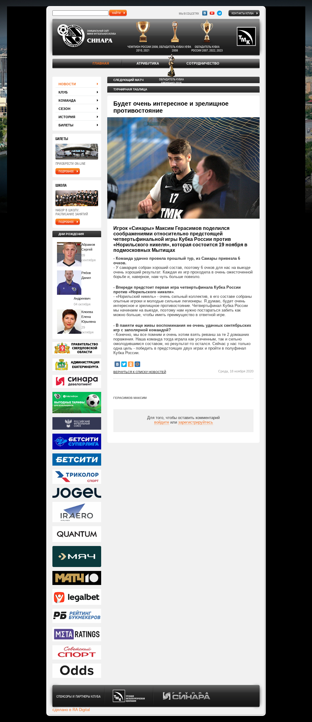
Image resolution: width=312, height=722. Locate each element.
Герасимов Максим (130, 398)
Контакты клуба (243, 13)
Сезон (64, 109)
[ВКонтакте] (117, 364)
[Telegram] (219, 13)
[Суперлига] (76, 442)
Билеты (65, 125)
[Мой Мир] (137, 364)
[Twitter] (124, 364)
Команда (67, 100)
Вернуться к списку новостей (139, 372)
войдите (161, 422)
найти (116, 13)
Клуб (63, 92)
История (66, 117)
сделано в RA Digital (71, 709)
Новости (67, 84)
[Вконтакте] (204, 13)
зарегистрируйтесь (195, 422)
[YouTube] (212, 13)
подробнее (66, 171)
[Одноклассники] (130, 364)
